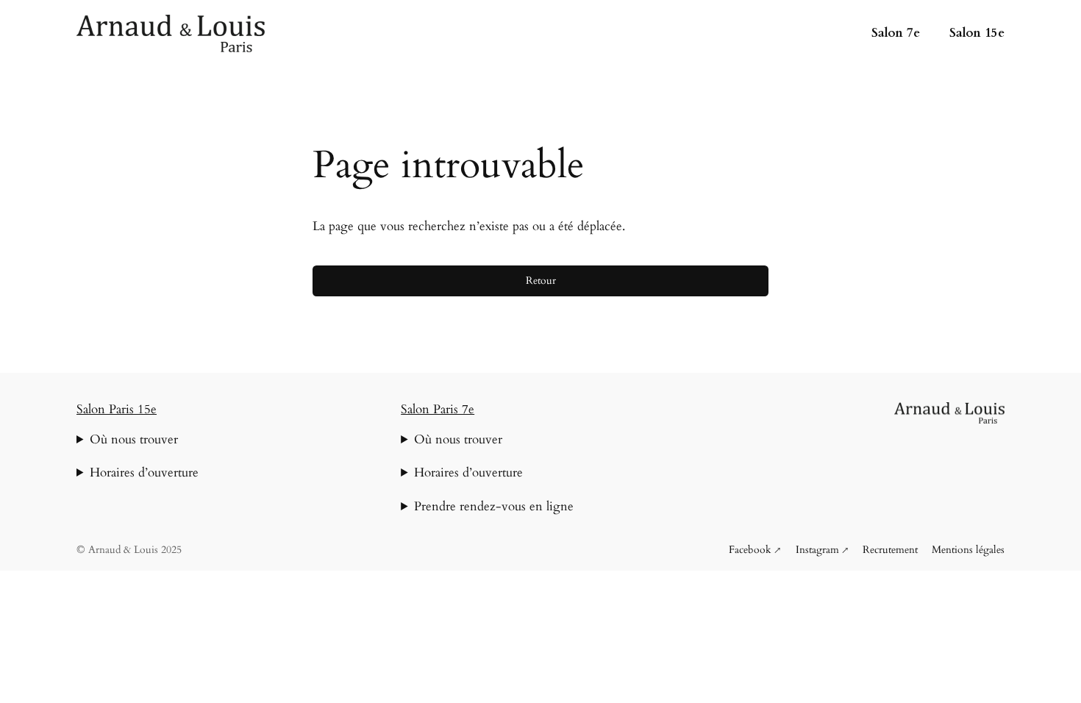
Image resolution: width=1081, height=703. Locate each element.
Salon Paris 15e (116, 409)
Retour (541, 281)
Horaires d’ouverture (144, 472)
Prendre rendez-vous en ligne (494, 506)
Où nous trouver (134, 439)
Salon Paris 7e (437, 409)
